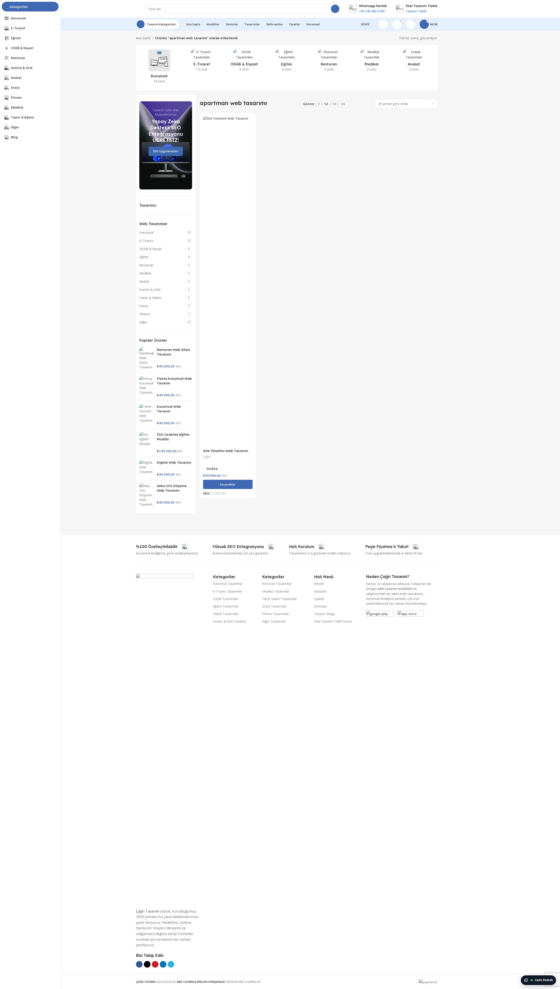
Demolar (320, 606)
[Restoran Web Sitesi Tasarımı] (146, 358)
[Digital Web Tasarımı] (146, 468)
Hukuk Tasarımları (226, 614)
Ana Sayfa (143, 38)
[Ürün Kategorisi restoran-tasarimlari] (329, 61)
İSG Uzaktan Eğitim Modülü (173, 436)
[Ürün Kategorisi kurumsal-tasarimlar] (159, 67)
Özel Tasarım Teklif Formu (333, 621)
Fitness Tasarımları (275, 614)
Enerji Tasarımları (274, 606)
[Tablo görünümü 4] (368, 104)
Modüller (320, 591)
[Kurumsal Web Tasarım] (146, 414)
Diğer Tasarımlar (274, 621)
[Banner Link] (165, 145)
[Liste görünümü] (353, 104)
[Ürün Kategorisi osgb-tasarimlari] (244, 61)
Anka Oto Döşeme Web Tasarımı (172, 488)
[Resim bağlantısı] (164, 738)
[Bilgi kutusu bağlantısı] (368, 9)
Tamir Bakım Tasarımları (279, 599)
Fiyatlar (319, 599)
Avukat (144, 281)
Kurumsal (146, 232)
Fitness (144, 314)
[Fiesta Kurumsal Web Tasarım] (146, 386)
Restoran (146, 265)
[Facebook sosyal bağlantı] (139, 964)
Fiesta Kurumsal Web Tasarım (174, 380)
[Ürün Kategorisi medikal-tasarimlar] (372, 61)
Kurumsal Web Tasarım (169, 408)
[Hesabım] (383, 24)
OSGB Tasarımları (225, 599)
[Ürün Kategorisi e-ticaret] (202, 61)
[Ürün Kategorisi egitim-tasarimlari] (287, 61)
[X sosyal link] (147, 964)
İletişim (319, 584)
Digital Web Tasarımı (174, 462)
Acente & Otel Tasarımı (229, 621)
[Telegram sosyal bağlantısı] (171, 964)
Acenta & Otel (149, 289)
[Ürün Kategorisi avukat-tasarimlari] (414, 61)
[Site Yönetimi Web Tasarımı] (228, 281)
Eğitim (144, 257)
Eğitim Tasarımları (226, 606)
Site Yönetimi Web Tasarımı (225, 451)
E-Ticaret (146, 240)
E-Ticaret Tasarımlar (227, 591)
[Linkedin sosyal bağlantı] (163, 964)
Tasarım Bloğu (324, 614)
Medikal (145, 273)
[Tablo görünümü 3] (360, 104)
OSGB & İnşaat (150, 248)
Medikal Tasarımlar (275, 591)
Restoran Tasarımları (277, 584)
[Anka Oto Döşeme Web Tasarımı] (146, 495)
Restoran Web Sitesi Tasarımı (173, 352)
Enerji (143, 306)
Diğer (143, 322)
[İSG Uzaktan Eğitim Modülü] (146, 442)
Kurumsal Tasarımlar (227, 584)
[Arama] (335, 9)
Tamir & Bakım (150, 297)
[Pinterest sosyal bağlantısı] (155, 964)
